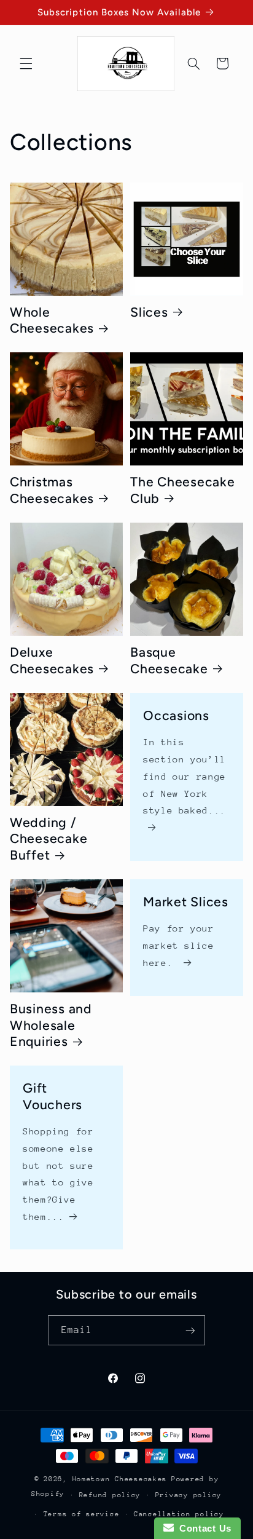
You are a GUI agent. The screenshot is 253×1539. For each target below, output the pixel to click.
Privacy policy (188, 1495)
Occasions (176, 715)
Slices (149, 312)
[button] (26, 63)
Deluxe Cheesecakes (52, 660)
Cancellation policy (179, 1514)
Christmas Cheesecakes (52, 490)
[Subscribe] (190, 1330)
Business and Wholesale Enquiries (51, 1025)
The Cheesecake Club (182, 490)
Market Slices (185, 901)
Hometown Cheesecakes (120, 1479)
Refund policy (110, 1495)
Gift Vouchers (52, 1097)
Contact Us (203, 1528)
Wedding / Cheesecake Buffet (49, 839)
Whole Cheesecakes (52, 320)
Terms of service (82, 1514)
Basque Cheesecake (169, 660)
